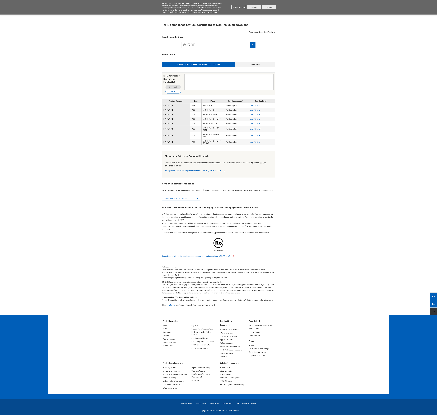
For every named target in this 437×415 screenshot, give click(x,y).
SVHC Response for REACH (201, 345)
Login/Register (255, 105)
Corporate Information (257, 356)
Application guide (226, 340)
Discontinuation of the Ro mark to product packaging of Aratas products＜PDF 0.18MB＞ (197, 256)
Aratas (251, 345)
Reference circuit (226, 343)
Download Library (227, 321)
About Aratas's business (257, 352)
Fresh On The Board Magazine (231, 350)
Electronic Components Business (261, 325)
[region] (218, 7)
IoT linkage (195, 380)
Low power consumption (171, 371)
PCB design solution (170, 367)
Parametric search (169, 339)
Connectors (167, 332)
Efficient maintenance (170, 388)
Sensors (166, 336)
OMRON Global (201, 404)
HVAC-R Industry (226, 381)
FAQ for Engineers (226, 333)
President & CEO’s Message (259, 349)
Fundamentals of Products (229, 329)
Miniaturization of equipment (173, 381)
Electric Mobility (225, 367)
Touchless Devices (198, 371)
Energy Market (225, 374)
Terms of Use (214, 404)
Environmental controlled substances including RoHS (198, 64)
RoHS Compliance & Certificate (203, 341)
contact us (171, 305)
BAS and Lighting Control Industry (232, 384)
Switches (166, 329)
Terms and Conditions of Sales (246, 404)
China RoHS (255, 64)
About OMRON (254, 329)
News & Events (254, 332)
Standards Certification (200, 338)
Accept (269, 7)
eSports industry (226, 371)
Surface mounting (169, 378)
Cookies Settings (238, 7)
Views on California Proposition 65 (176, 198)
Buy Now (195, 326)
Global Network (254, 336)
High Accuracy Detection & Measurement (201, 375)
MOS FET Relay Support (200, 348)
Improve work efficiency (171, 384)
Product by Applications (172, 363)
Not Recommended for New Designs (202, 333)
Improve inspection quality (201, 368)
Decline (254, 7)
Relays (165, 325)
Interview (223, 357)
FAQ (433, 296)
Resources (224, 325)
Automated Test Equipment (230, 378)
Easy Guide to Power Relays (230, 346)
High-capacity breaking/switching (175, 374)
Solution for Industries (228, 363)
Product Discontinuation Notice (203, 329)
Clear (173, 91)
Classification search (170, 342)
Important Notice (186, 404)
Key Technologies (226, 353)
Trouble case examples (228, 336)
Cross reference (168, 346)
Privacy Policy (227, 404)
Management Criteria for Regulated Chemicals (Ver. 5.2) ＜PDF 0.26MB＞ (194, 171)
